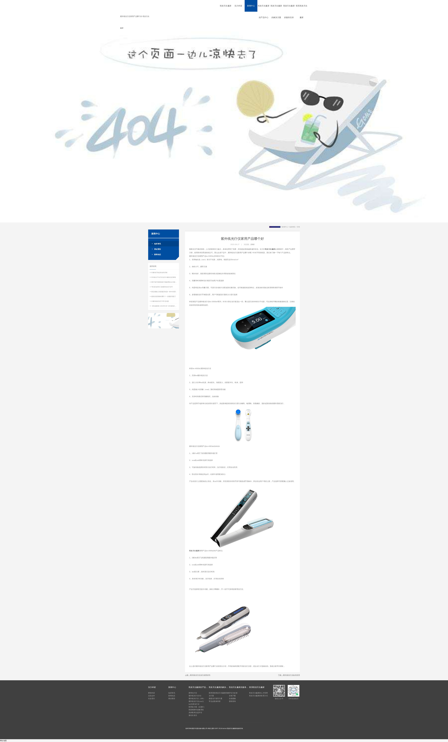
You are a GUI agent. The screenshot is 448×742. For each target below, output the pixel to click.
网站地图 (3, 741)
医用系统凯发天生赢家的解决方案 (219, 694)
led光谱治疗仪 (194, 704)
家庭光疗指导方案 (215, 698)
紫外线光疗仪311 (195, 696)
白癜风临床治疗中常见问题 (160, 301)
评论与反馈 (233, 693)
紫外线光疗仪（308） (197, 698)
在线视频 (232, 698)
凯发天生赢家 (225, 6)
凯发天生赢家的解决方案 (276, 11)
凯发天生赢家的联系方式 (258, 696)
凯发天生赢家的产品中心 (264, 11)
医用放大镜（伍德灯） (197, 707)
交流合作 (151, 696)
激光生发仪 (193, 715)
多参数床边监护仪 (195, 712)
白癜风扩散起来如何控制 (159, 272)
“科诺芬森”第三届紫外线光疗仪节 (162, 287)
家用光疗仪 (193, 693)
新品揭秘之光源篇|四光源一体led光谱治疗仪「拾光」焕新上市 (171, 291)
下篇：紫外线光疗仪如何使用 (289, 675)
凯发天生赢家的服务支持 (289, 11)
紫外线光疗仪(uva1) (196, 701)
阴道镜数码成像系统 (196, 710)
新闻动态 (157, 254)
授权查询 (232, 701)
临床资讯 (292, 227)
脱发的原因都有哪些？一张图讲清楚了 (163, 296)
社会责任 (151, 698)
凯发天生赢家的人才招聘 (258, 693)
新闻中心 (251, 6)
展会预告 (157, 249)
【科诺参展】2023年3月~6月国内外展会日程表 (166, 306)
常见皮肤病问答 (215, 701)
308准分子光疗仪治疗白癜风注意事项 (163, 277)
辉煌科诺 (151, 693)
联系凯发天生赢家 (301, 11)
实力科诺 (238, 6)
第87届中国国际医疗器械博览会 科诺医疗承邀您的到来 (169, 282)
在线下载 (232, 696)
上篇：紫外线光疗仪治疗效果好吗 (197, 675)
